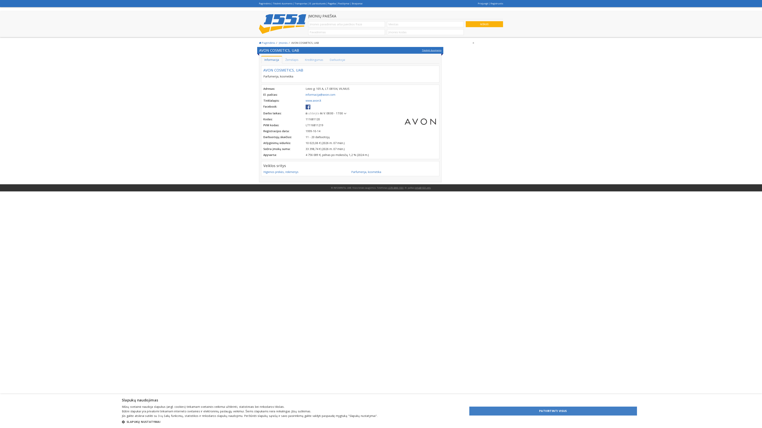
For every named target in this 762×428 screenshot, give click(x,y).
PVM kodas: (271, 125)
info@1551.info (423, 187)
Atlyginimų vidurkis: (277, 143)
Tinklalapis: (271, 100)
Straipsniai (357, 3)
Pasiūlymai (343, 3)
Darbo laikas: (272, 113)
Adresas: (269, 89)
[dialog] (381, 411)
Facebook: (270, 106)
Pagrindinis (265, 3)
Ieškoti (484, 24)
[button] (250, 421)
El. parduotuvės (317, 3)
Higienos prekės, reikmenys (280, 172)
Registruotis (497, 3)
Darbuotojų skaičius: (277, 137)
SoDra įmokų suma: (277, 149)
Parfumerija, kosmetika (366, 172)
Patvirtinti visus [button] (553, 411)
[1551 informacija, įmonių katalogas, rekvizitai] (282, 24)
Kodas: (268, 119)
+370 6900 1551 (396, 187)
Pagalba (332, 3)
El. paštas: (270, 94)
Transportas (300, 3)
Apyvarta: (270, 155)
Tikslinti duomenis (282, 3)
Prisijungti (483, 3)
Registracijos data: (276, 131)
